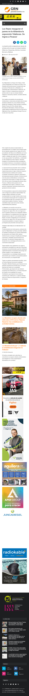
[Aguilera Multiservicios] (14, 474)
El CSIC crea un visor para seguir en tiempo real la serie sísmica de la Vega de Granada (17, 649)
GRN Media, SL (8, 688)
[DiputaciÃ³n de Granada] (14, 440)
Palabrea (23, 692)
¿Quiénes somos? (15, 688)
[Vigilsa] (14, 396)
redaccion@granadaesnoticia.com (11, 690)
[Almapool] (14, 571)
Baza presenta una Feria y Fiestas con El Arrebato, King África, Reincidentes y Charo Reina (17, 623)
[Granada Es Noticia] (14, 10)
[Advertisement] (14, 131)
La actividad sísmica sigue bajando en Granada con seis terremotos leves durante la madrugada (18, 655)
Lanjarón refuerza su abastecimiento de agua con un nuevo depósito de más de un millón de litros (17, 636)
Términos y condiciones (11, 692)
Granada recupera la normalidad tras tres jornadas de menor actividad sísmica (17, 643)
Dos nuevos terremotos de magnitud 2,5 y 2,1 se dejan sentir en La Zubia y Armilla (17, 630)
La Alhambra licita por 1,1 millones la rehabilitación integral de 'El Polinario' (14, 348)
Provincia (6, 342)
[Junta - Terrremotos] (14, 370)
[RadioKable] (14, 553)
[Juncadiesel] (14, 513)
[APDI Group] (14, 497)
